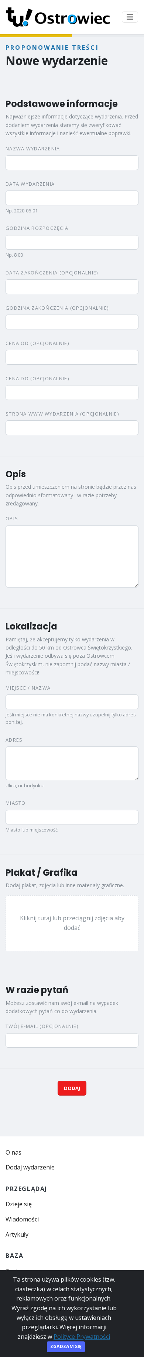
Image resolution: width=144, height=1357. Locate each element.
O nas (13, 1152)
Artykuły (17, 1234)
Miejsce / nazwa (28, 687)
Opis (12, 518)
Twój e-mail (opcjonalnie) (42, 1026)
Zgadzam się (66, 1346)
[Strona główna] (58, 17)
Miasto (16, 803)
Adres (14, 739)
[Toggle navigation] (130, 17)
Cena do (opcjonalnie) (37, 378)
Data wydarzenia (30, 183)
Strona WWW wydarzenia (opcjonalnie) (62, 413)
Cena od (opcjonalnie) (37, 343)
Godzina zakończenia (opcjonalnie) (57, 308)
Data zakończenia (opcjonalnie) (52, 272)
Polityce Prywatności (82, 1336)
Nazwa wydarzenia (33, 148)
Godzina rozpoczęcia (37, 228)
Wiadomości (22, 1219)
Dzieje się (19, 1204)
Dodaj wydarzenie (30, 1167)
